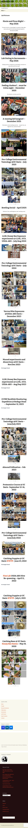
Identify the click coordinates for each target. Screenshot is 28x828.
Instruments (3, 712)
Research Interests (5, 708)
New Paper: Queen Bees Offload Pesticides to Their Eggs (8, 771)
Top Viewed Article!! (6, 783)
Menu (2, 10)
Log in (4, 805)
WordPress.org (6, 811)
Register (4, 803)
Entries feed (5, 807)
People (2, 706)
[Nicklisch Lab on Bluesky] (11, 727)
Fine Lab (7, 576)
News (2, 704)
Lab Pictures (3, 714)
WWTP (10, 561)
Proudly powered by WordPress (7, 825)
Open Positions (4, 716)
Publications (3, 710)
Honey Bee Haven (10, 644)
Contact (2, 718)
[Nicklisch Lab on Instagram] (3, 727)
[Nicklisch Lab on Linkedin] (7, 727)
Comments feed (6, 809)
